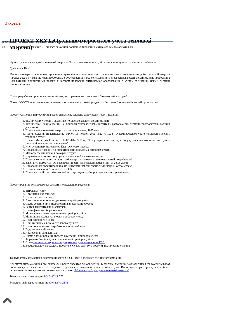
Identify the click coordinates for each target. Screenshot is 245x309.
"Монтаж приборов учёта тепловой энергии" (101, 270)
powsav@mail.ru (58, 282)
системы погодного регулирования (55, 242)
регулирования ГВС (92, 242)
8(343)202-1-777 (53, 276)
